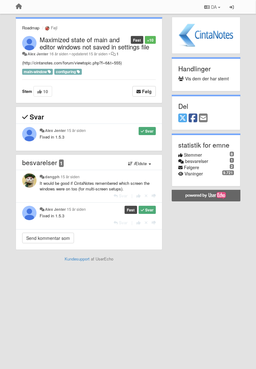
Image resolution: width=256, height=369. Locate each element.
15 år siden (76, 130)
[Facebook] (193, 118)
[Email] (203, 118)
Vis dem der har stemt (206, 78)
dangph (52, 176)
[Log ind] (231, 7)
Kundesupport (77, 259)
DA (214, 7)
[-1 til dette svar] (154, 196)
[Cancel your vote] (146, 196)
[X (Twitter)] (182, 118)
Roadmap (30, 28)
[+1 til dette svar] (138, 196)
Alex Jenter (37, 54)
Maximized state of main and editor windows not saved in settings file (94, 43)
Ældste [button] (140, 163)
